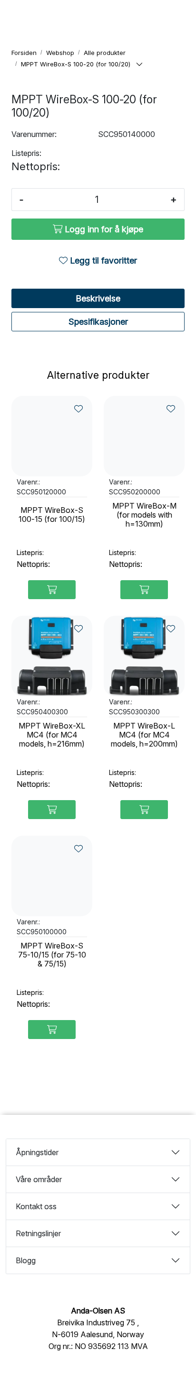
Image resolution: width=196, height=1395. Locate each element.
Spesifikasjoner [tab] (98, 322)
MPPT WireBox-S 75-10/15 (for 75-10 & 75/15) (52, 954)
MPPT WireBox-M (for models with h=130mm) (144, 515)
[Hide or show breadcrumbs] (139, 65)
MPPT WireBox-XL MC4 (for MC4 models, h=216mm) (52, 734)
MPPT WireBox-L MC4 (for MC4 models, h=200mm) (144, 734)
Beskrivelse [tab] (98, 298)
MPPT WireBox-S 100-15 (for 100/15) (52, 515)
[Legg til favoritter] (78, 409)
